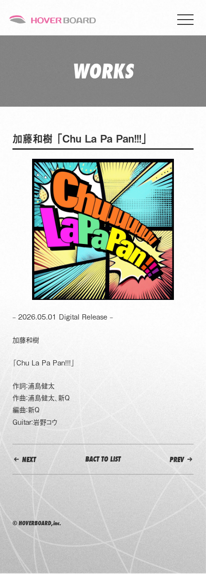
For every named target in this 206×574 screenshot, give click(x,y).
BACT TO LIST (103, 459)
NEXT (28, 459)
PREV (178, 459)
